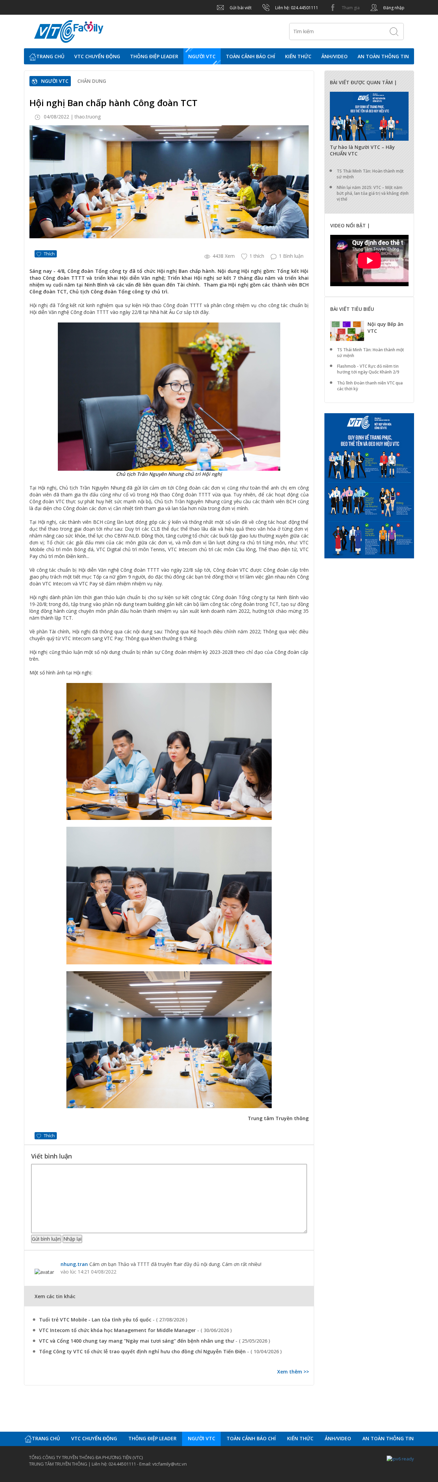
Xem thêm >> (293, 1371)
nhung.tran (74, 1264)
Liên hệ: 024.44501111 (296, 8)
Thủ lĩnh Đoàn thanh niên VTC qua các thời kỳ (370, 386)
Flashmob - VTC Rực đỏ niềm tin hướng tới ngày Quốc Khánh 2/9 (368, 369)
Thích (49, 254)
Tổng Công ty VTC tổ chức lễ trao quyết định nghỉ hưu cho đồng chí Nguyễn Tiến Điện (143, 1351)
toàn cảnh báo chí (250, 56)
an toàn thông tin (388, 1438)
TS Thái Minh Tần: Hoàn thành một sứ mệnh (370, 174)
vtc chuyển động (97, 56)
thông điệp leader (154, 56)
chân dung (91, 81)
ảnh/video (334, 56)
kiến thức (298, 56)
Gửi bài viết (240, 8)
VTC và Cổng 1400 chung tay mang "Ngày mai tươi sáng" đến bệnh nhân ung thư (137, 1341)
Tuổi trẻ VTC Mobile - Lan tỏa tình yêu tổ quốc (96, 1319)
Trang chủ (50, 56)
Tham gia (350, 8)
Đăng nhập (393, 8)
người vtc (201, 1438)
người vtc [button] (202, 56)
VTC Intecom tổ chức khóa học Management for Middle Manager (118, 1330)
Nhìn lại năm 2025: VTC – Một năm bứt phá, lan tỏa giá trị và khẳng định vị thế (373, 193)
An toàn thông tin (383, 56)
